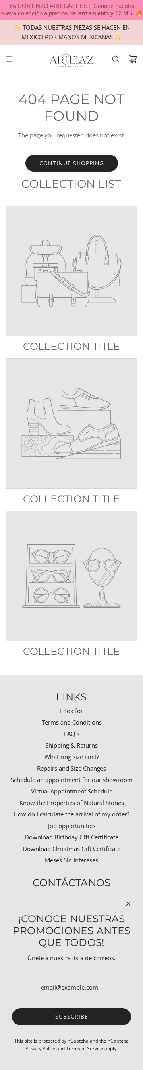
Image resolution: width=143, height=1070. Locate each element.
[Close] (128, 903)
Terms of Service (84, 1048)
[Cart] (133, 59)
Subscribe (71, 1016)
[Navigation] (8, 59)
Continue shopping (71, 163)
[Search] (115, 59)
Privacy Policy (40, 1048)
